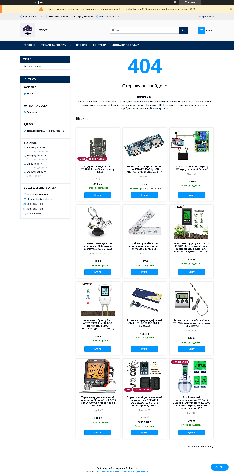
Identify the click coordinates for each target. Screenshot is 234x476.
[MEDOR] (27, 36)
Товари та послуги (54, 45)
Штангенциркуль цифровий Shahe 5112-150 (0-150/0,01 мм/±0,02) (144, 323)
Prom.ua (133, 468)
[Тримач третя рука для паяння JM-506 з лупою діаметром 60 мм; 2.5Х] (98, 222)
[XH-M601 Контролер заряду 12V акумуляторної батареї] (191, 145)
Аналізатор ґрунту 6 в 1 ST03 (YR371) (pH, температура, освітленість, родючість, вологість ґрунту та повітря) (191, 247)
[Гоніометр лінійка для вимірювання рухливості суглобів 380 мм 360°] (145, 222)
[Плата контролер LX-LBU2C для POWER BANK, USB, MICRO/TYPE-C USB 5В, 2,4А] (145, 145)
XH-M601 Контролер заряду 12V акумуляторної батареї (191, 168)
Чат (222, 467)
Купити (97, 195)
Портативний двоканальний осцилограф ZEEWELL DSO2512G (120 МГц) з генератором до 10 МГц (144, 401)
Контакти (99, 45)
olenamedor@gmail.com (39, 199)
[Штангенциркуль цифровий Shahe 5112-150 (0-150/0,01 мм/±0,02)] (145, 299)
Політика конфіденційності (135, 471)
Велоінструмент (159, 108)
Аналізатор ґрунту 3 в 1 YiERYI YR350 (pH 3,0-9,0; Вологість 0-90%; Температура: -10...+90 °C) (98, 324)
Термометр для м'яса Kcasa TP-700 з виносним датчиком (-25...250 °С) (191, 323)
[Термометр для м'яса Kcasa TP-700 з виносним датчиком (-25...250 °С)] (191, 299)
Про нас (81, 45)
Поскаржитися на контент (108, 471)
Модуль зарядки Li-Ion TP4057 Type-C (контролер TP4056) (98, 169)
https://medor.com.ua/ (37, 194)
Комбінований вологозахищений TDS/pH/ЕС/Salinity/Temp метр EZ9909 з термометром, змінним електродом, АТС (191, 403)
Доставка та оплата (125, 45)
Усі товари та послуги (199, 446)
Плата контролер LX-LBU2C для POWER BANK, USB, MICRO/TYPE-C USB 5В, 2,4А (144, 169)
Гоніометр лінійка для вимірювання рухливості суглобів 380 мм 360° (144, 246)
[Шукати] (183, 30)
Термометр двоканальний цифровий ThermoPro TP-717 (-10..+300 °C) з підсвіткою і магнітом (97, 401)
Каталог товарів (33, 66)
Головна (29, 45)
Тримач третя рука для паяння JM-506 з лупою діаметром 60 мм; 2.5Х (98, 246)
